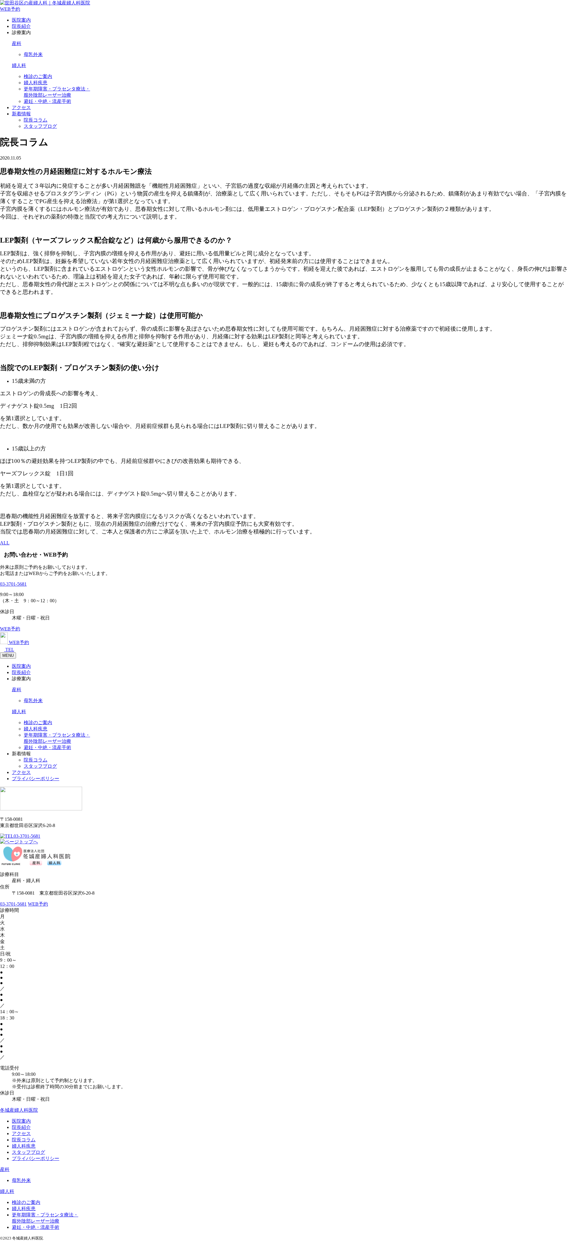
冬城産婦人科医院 (19, 1110)
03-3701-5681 (13, 584)
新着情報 (21, 113)
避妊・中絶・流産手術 (47, 101)
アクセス (21, 107)
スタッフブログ (40, 126)
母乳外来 (33, 54)
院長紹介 (21, 26)
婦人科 (19, 65)
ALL (4, 542)
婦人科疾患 (35, 82)
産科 (16, 43)
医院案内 (21, 20)
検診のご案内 (38, 76)
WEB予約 (10, 9)
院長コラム (35, 119)
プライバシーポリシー (35, 778)
